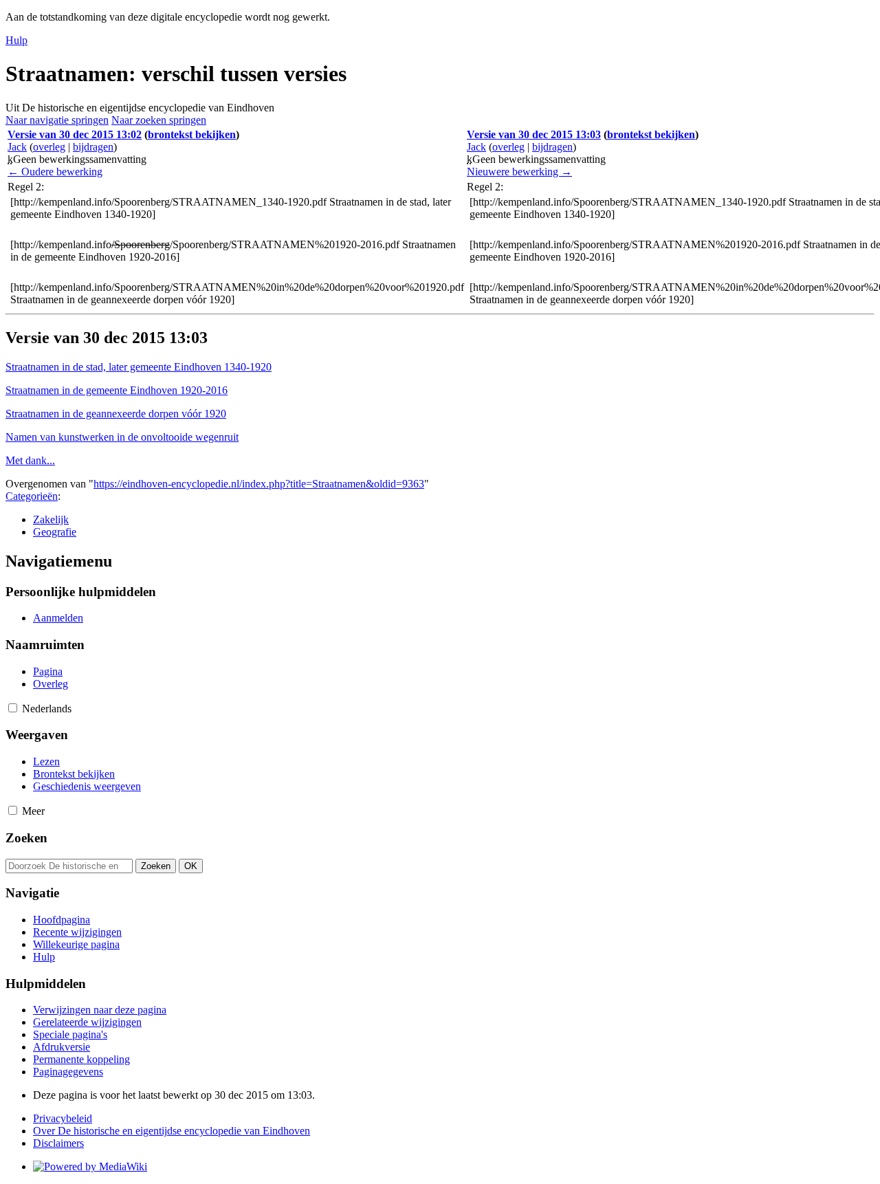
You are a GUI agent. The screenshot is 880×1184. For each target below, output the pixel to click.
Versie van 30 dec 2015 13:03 (534, 134)
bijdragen (93, 147)
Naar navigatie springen (57, 120)
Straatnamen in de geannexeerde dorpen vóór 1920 (116, 413)
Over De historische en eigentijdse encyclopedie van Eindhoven (171, 1131)
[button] (12, 707)
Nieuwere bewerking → (519, 171)
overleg (49, 147)
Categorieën (32, 496)
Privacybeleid (62, 1118)
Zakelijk (51, 519)
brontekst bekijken (192, 134)
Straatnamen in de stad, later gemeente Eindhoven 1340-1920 (139, 367)
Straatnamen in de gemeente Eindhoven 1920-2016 (117, 390)
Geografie (54, 532)
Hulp (17, 40)
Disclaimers (58, 1143)
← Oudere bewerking (55, 171)
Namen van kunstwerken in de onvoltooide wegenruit (122, 437)
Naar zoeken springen (158, 120)
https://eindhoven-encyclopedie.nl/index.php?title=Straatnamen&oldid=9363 (259, 484)
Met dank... (30, 460)
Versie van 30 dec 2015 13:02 (75, 134)
